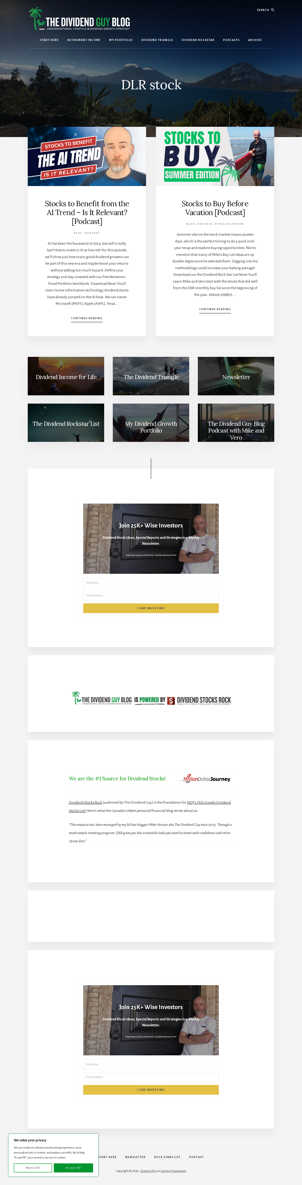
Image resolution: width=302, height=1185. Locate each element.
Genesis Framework (173, 1171)
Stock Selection (229, 224)
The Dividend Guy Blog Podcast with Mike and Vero (236, 430)
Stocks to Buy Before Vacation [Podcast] (215, 208)
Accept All (73, 1167)
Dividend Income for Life (66, 377)
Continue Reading (87, 319)
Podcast (92, 233)
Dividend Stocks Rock (85, 802)
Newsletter (236, 377)
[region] (53, 1155)
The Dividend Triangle (151, 377)
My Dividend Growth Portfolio (151, 427)
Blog (78, 233)
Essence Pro (148, 1171)
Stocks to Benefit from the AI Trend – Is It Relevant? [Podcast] (87, 212)
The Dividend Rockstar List (65, 423)
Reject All (33, 1167)
